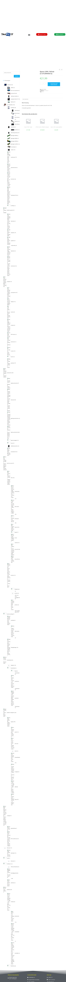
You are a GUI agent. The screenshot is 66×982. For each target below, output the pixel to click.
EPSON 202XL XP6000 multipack (42, 127)
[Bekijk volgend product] (62, 70)
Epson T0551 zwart (28, 127)
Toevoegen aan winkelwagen (53, 84)
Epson (43, 91)
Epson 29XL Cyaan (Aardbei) (56, 127)
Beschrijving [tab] (25, 99)
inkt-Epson (46, 90)
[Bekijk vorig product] (59, 70)
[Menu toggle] (29, 35)
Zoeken (17, 76)
